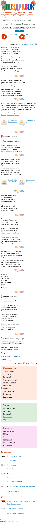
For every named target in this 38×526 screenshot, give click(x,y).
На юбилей (7, 411)
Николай (14, 508)
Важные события (9, 383)
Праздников (7, 440)
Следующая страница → (10, 356)
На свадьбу (7, 377)
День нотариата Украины (16, 481)
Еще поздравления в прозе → (10, 115)
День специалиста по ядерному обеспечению (22, 486)
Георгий (9, 501)
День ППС (12, 474)
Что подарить (8, 445)
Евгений (25, 501)
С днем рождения (9, 371)
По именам (7, 394)
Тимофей (20, 508)
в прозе (26, 44)
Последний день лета (15, 456)
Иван (30, 501)
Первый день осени (14, 469)
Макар (8, 504)
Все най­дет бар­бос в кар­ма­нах (12, 121)
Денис (20, 501)
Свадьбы (6, 437)
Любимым (7, 385)
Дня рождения (8, 431)
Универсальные (9, 391)
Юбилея (6, 434)
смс (22, 44)
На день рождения (10, 408)
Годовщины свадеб (10, 380)
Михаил (13, 504)
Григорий (15, 501)
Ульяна (19, 504)
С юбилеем (7, 374)
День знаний (12, 465)
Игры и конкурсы (9, 442)
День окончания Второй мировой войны (20, 478)
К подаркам (7, 397)
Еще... (5, 420)
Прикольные (7, 417)
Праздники (7, 388)
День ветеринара (13, 460)
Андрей (9, 508)
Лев (34, 501)
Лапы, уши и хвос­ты (30, 35)
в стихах (31, 44)
